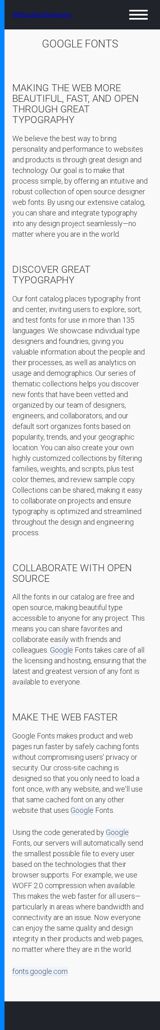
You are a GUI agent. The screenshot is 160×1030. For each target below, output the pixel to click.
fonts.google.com (40, 971)
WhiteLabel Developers (41, 14)
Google (61, 650)
